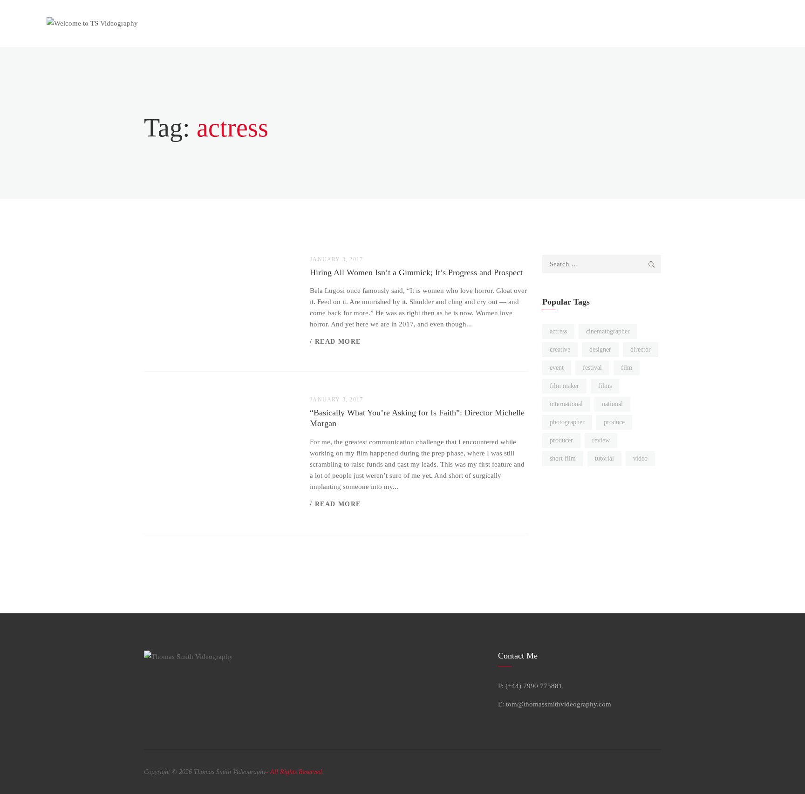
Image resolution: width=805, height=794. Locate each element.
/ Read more (335, 341)
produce (614, 422)
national (612, 403)
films (605, 385)
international (566, 403)
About (335, 23)
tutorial (604, 458)
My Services (375, 23)
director (640, 349)
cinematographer (608, 331)
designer (600, 349)
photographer (567, 422)
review (601, 440)
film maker (564, 385)
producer (561, 440)
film (626, 367)
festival (592, 367)
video (640, 458)
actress (558, 331)
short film (563, 458)
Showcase (465, 23)
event (557, 367)
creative (560, 349)
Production (422, 23)
